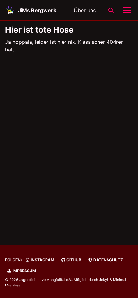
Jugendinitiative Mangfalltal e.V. (45, 280)
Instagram (42, 259)
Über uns (85, 10)
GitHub (73, 259)
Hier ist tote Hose (39, 30)
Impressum (24, 270)
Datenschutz (107, 259)
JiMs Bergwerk (37, 10)
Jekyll (104, 280)
